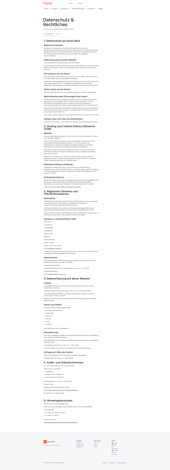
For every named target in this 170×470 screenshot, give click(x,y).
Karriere (95, 445)
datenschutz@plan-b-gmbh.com (57, 274)
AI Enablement (79, 443)
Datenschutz (112, 462)
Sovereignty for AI (80, 445)
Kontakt (80, 3)
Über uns (96, 443)
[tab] (48, 33)
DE (69, 3)
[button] (47, 8)
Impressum (105, 462)
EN (71, 3)
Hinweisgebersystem (121, 462)
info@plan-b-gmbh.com (55, 248)
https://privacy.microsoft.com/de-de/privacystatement (63, 390)
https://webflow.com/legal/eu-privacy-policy (69, 187)
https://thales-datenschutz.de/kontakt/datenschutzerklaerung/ (61, 422)
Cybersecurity (79, 446)
